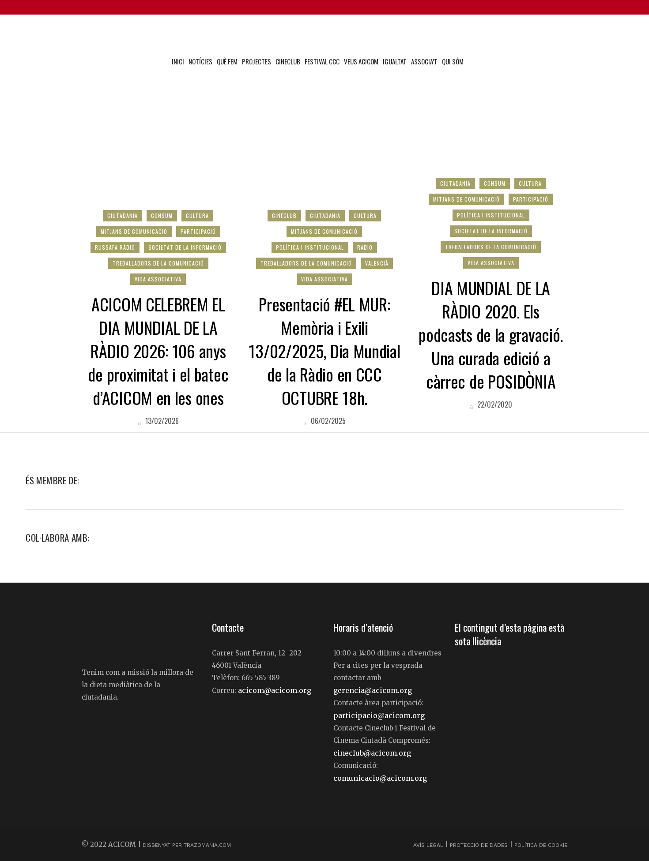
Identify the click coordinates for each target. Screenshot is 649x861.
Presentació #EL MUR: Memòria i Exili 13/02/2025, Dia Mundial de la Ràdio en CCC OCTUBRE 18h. (324, 351)
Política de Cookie (540, 845)
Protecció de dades (479, 845)
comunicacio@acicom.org (380, 778)
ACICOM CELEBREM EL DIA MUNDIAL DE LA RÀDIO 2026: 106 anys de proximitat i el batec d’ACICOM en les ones (158, 351)
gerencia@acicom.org (372, 690)
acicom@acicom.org (274, 690)
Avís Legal (429, 845)
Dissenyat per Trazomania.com (187, 845)
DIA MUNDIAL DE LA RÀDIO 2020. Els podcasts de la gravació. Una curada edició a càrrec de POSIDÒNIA (491, 334)
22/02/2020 (493, 404)
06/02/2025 (327, 421)
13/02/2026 (161, 421)
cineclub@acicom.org (372, 753)
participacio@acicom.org (379, 715)
